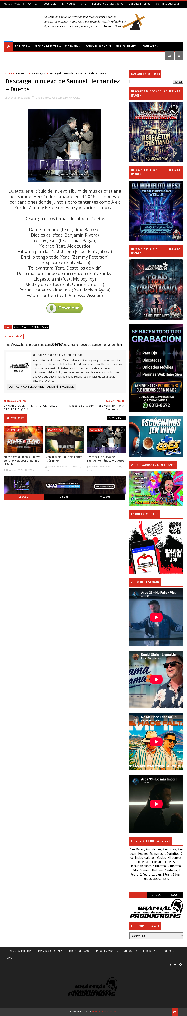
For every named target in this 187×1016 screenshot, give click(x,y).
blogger (24, 496)
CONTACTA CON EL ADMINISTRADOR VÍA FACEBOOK (41, 386)
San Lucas (169, 849)
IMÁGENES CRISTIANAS (50, 950)
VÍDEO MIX (72, 46)
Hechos (143, 854)
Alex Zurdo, (58, 97)
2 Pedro (145, 874)
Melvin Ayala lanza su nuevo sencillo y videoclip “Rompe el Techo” (22, 460)
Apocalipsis (161, 879)
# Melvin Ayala (40, 327)
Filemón (144, 870)
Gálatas (149, 858)
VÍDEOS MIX (130, 950)
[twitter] (29, 4)
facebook (104, 496)
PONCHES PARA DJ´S (98, 46)
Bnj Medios (68, 3)
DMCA (10, 957)
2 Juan (167, 874)
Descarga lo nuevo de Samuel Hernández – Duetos (105, 458)
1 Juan (156, 874)
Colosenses (142, 862)
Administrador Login (168, 3)
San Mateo (137, 849)
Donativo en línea (139, 3)
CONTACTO (149, 46)
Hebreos (157, 870)
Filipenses (174, 858)
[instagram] (36, 4)
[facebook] (23, 4)
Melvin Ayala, (72, 97)
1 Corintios (171, 854)
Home (8, 73)
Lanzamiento (14, 429)
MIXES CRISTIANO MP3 (19, 950)
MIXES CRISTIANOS (79, 950)
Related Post (15, 418)
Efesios (161, 858)
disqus (64, 496)
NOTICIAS (21, 46)
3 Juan (177, 874)
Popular (156, 894)
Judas (148, 879)
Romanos (156, 854)
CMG (83, 3)
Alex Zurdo (22, 73)
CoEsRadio (50, 3)
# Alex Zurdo (21, 327)
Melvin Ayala (39, 73)
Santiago (171, 870)
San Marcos (153, 849)
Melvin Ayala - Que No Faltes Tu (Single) (63, 458)
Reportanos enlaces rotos (107, 3)
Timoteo (160, 866)
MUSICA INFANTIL (127, 46)
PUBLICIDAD (150, 950)
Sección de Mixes (46, 46)
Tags (174, 894)
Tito (135, 870)
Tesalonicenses (164, 862)
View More (118, 418)
